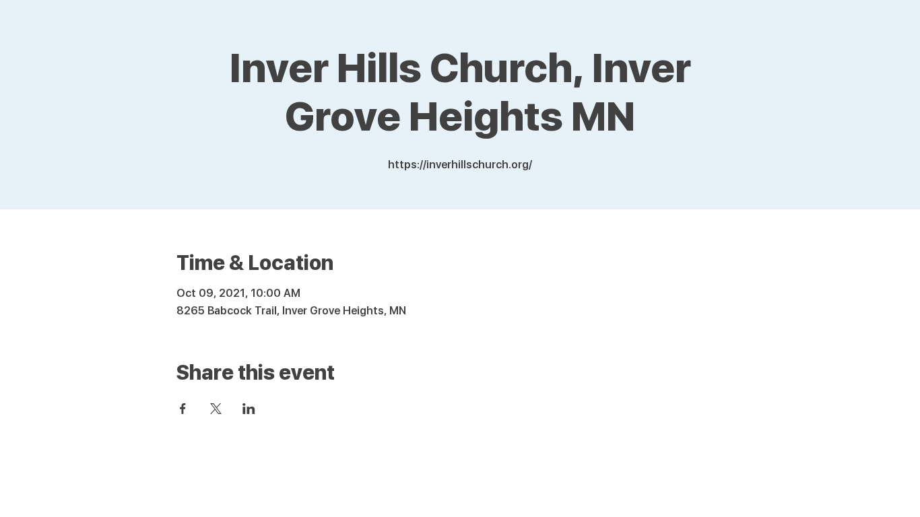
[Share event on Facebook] (182, 408)
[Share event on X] (215, 408)
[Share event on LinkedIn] (248, 408)
